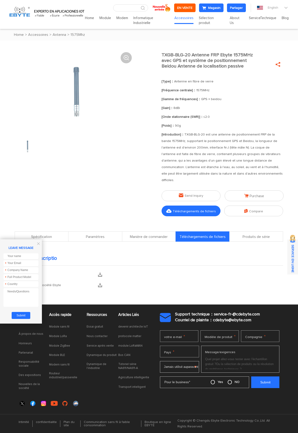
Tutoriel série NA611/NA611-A (128, 366)
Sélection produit (206, 20)
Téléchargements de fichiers (191, 211)
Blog (285, 18)
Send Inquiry (191, 195)
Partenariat (26, 352)
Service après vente (100, 345)
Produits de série (256, 237)
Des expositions (30, 375)
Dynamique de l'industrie (96, 366)
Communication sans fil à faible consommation (107, 423)
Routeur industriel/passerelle (63, 375)
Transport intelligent (132, 387)
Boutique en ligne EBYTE (158, 423)
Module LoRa (58, 336)
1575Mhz (78, 35)
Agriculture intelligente (133, 377)
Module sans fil (59, 326)
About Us (235, 20)
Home (89, 18)
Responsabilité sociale (29, 363)
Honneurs (25, 343)
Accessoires (183, 18)
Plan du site (69, 423)
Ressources (97, 315)
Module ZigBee (59, 345)
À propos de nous (31, 333)
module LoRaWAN (130, 345)
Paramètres (95, 237)
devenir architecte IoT (133, 326)
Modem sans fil (59, 364)
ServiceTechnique (262, 18)
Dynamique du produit (102, 355)
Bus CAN (124, 355)
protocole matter (129, 336)
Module (105, 18)
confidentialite (46, 422)
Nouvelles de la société (29, 386)
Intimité (24, 422)
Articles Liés (128, 315)
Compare (253, 211)
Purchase (254, 196)
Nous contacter (97, 336)
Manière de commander (149, 237)
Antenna (59, 35)
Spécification (41, 237)
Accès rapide (60, 315)
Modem (122, 18)
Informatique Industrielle (143, 20)
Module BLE (57, 355)
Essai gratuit (95, 326)
